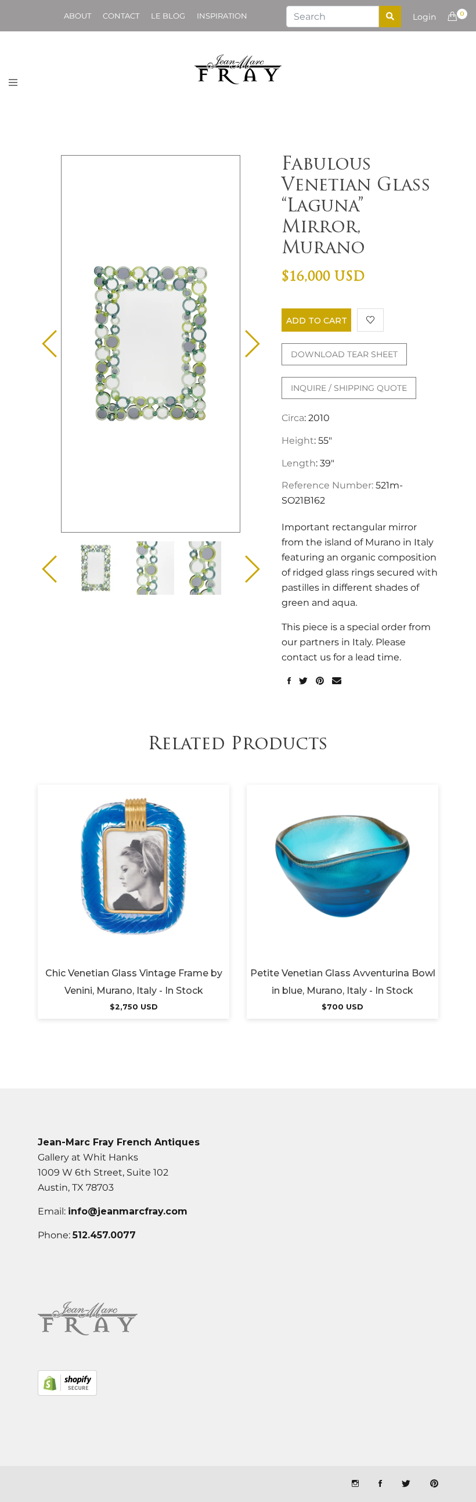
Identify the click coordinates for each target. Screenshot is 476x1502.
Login (424, 17)
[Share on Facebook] (289, 681)
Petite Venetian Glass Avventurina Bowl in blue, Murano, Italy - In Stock (342, 982)
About (77, 15)
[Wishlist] (370, 320)
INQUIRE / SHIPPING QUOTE (349, 388)
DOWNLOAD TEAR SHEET (344, 354)
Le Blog (168, 15)
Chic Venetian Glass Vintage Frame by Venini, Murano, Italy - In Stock (133, 982)
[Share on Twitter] (303, 681)
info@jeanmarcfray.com (127, 1211)
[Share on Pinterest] (320, 681)
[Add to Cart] (133, 881)
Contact (121, 15)
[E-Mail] (336, 681)
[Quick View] (164, 881)
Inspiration (222, 15)
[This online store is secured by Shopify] (67, 1383)
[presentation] (96, 568)
